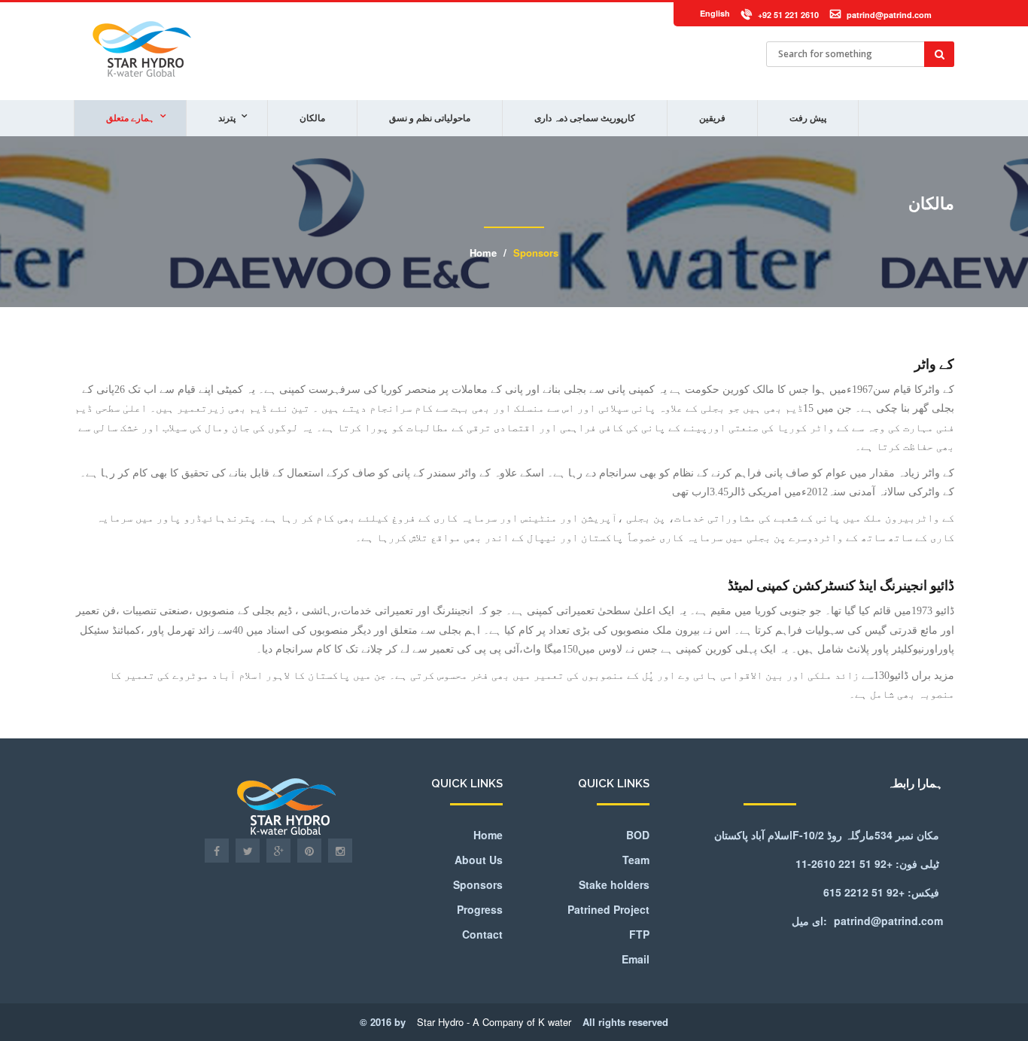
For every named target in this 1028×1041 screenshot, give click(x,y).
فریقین (712, 118)
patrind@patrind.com (889, 14)
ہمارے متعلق (130, 118)
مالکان (312, 118)
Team (635, 859)
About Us (479, 859)
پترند (227, 118)
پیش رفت (807, 118)
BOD (637, 834)
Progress (480, 909)
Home (483, 252)
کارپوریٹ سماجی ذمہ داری (584, 118)
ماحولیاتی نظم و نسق (429, 118)
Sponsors (535, 252)
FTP (639, 934)
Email (635, 958)
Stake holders (614, 884)
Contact (482, 934)
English (715, 13)
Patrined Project (608, 909)
